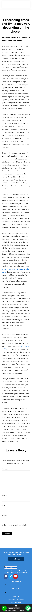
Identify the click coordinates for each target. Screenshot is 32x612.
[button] (28, 608)
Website (4, 515)
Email (4, 505)
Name (4, 496)
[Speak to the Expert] (4, 608)
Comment (5, 469)
